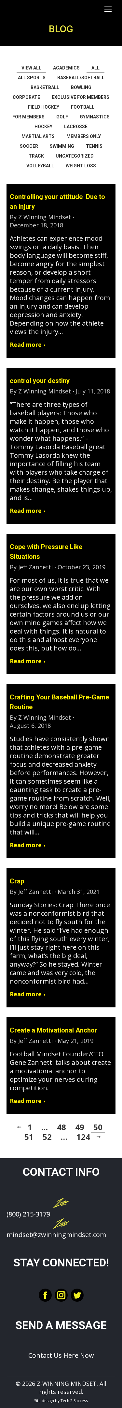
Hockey (43, 126)
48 (61, 1127)
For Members (28, 116)
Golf (62, 116)
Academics (66, 67)
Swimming (62, 146)
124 (83, 1137)
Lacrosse (76, 126)
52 (47, 1137)
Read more (26, 344)
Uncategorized (75, 156)
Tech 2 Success (74, 1400)
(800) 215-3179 (28, 1214)
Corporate (26, 97)
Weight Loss (81, 165)
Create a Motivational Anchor (53, 1030)
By (40, 217)
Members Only (83, 136)
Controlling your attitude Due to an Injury (57, 201)
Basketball (45, 87)
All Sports (32, 77)
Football (82, 107)
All (95, 67)
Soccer (29, 146)
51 (29, 1137)
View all (31, 67)
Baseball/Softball (80, 77)
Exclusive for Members (80, 97)
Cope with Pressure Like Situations (46, 551)
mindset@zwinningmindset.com (56, 1234)
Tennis (94, 146)
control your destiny (40, 381)
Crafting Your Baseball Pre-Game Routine (59, 702)
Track (36, 156)
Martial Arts (38, 136)
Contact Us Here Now (61, 1355)
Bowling (81, 87)
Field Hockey (43, 107)
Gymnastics (95, 116)
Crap (17, 881)
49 (79, 1127)
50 (97, 1127)
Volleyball (40, 165)
